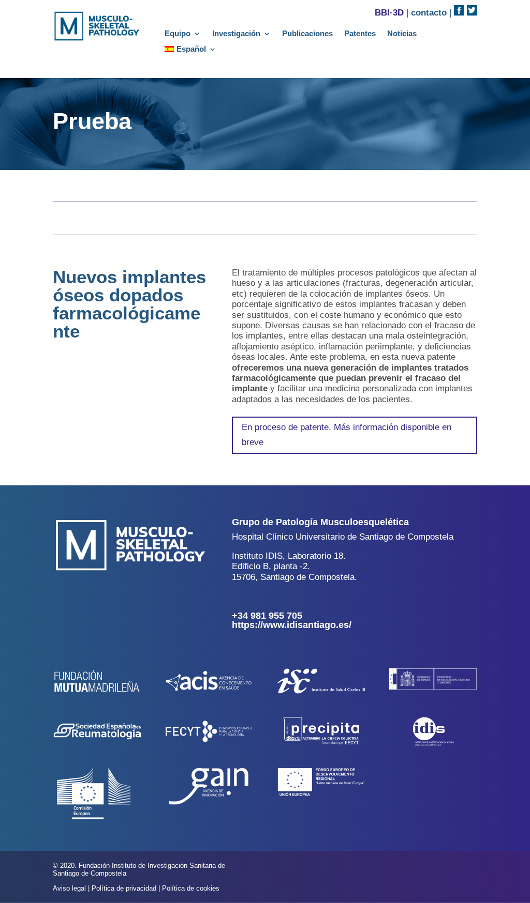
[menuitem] (190, 51)
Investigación (236, 34)
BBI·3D (389, 13)
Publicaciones (307, 34)
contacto (429, 13)
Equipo (177, 34)
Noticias (402, 34)
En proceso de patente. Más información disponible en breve (346, 434)
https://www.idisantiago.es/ (291, 625)
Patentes (360, 34)
